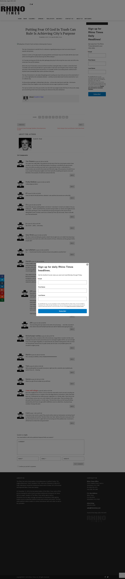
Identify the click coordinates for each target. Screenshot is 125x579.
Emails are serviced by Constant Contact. (75, 306)
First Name (41, 287)
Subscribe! (62, 311)
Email (40, 278)
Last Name (41, 295)
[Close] (87, 265)
